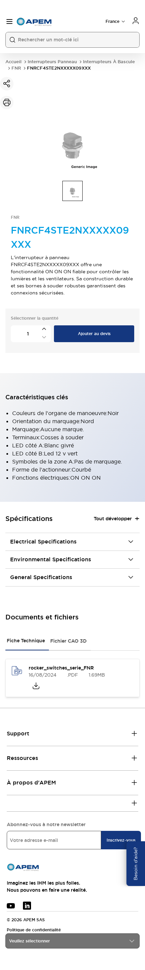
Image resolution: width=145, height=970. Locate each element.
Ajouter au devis (94, 333)
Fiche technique (26, 641)
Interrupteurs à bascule (109, 62)
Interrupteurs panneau (52, 62)
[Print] (6, 102)
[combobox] (72, 940)
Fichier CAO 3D (68, 641)
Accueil (13, 61)
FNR (16, 68)
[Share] (6, 83)
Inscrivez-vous (121, 840)
